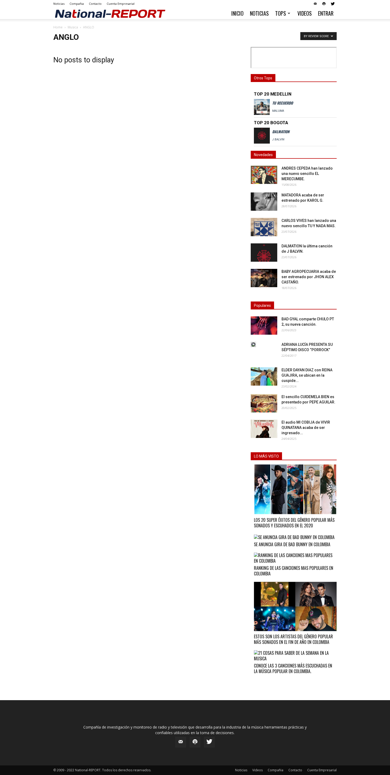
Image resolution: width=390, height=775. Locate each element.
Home (58, 27)
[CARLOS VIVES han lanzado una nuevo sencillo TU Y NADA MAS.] (264, 227)
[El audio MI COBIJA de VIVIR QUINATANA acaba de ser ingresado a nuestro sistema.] (264, 429)
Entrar (325, 13)
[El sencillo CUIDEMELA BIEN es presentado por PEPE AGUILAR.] (264, 403)
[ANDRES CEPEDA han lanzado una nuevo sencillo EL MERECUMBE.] (264, 175)
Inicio (237, 13)
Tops (280, 13)
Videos (304, 13)
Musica (73, 27)
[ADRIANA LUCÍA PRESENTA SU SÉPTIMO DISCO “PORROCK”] (253, 344)
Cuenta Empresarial (121, 4)
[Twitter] (333, 3)
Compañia (77, 4)
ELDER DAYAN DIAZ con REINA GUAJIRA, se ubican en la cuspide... (306, 375)
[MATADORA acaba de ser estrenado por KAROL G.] (264, 201)
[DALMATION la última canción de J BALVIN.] (264, 252)
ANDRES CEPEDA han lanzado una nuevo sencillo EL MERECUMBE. (307, 173)
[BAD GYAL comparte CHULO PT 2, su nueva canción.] (264, 325)
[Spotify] (324, 3)
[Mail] (315, 3)
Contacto (95, 4)
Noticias (58, 4)
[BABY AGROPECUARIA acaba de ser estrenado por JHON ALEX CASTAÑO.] (264, 278)
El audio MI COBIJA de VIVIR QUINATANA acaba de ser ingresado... (305, 427)
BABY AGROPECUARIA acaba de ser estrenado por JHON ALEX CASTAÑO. (308, 276)
